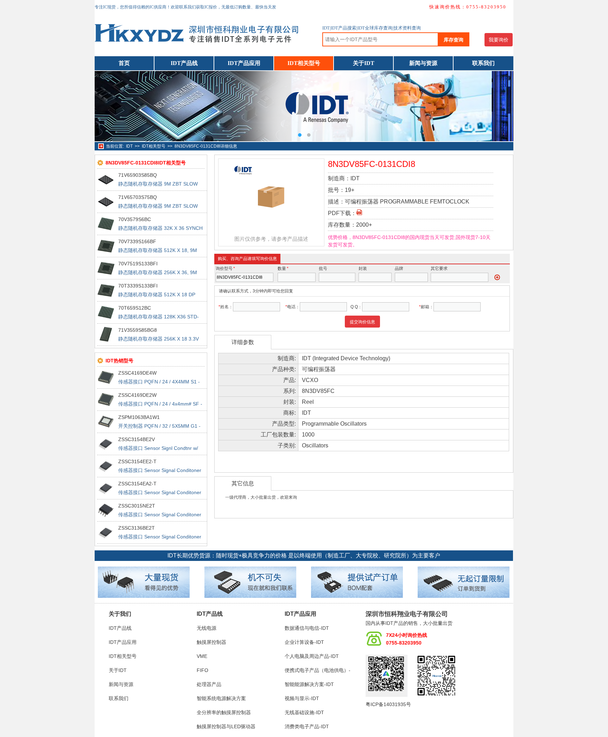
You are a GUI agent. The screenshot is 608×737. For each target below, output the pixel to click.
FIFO (202, 670)
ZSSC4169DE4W (137, 373)
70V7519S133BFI (138, 263)
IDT (129, 146)
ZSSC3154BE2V (136, 439)
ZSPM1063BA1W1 (139, 417)
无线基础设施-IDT (304, 712)
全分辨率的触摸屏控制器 (224, 712)
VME (202, 656)
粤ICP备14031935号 (388, 704)
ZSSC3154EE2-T (137, 461)
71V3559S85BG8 (137, 330)
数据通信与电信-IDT (307, 628)
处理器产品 (209, 684)
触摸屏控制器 (211, 642)
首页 (124, 63)
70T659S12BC (134, 308)
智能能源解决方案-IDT (309, 684)
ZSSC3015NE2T (136, 506)
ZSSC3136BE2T (136, 528)
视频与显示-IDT (302, 698)
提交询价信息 (362, 321)
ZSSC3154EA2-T (137, 483)
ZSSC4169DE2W (137, 395)
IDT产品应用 (244, 63)
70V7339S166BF (137, 241)
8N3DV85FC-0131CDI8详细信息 (206, 146)
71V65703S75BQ (137, 197)
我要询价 (498, 40)
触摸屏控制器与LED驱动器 (226, 726)
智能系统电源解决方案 (221, 698)
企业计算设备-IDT (304, 642)
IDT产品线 (184, 63)
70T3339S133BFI (138, 286)
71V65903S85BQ (137, 175)
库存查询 (453, 40)
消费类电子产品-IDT (307, 726)
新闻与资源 (423, 63)
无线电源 (206, 628)
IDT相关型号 (303, 63)
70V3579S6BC (134, 219)
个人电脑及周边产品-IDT (312, 656)
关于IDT (363, 63)
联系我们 (483, 63)
